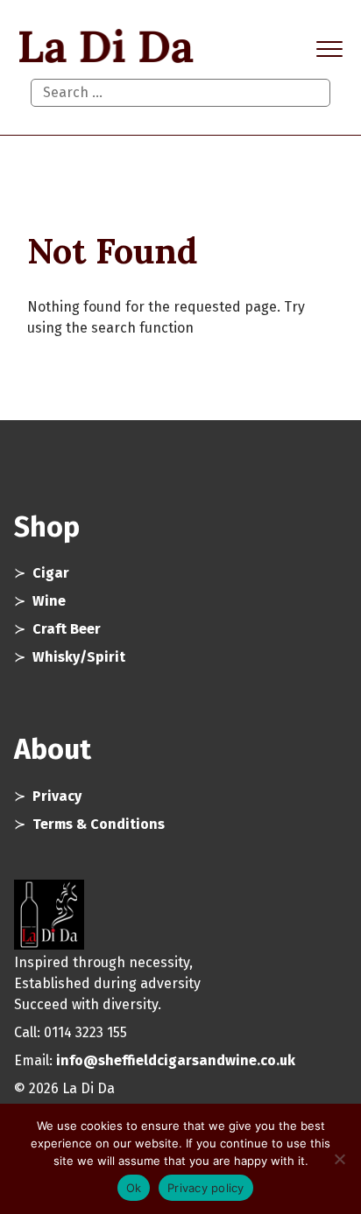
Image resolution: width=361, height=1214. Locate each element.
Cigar (50, 573)
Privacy (56, 796)
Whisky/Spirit (78, 657)
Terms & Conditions (98, 824)
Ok (134, 1188)
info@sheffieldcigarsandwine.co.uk (175, 1060)
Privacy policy (205, 1188)
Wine (49, 601)
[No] (339, 1159)
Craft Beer (66, 629)
